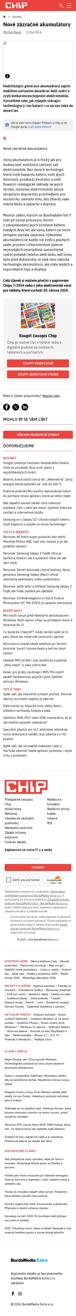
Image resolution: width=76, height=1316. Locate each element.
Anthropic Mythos (59, 1027)
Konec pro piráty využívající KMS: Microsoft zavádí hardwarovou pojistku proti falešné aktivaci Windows (33, 676)
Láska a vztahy (49, 969)
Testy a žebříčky (16, 532)
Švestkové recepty (57, 1002)
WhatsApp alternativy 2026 (39, 977)
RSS (49, 823)
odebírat (38, 867)
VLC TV (54, 1035)
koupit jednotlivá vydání (38, 374)
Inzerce (52, 818)
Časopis (17, 17)
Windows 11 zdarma (32, 1027)
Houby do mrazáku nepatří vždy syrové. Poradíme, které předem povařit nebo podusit (36, 1193)
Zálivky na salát (60, 994)
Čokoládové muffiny (31, 990)
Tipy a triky (12, 689)
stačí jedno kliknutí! (39, 126)
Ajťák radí (18, 973)
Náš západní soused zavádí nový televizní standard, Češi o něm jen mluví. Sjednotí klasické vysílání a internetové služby (37, 507)
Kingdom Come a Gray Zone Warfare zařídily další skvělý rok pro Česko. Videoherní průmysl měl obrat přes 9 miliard (36, 1096)
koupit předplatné (38, 363)
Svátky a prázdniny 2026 (42, 973)
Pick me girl (56, 965)
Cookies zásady (15, 842)
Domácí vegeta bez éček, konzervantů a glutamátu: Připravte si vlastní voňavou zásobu (36, 1206)
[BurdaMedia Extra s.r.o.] (26, 787)
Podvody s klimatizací (18, 1039)
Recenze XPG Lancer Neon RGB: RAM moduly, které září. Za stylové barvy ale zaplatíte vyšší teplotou (37, 1126)
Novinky (9, 458)
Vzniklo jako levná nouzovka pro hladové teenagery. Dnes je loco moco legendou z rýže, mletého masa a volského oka (37, 1179)
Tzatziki (55, 998)
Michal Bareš (12, 32)
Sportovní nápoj (38, 994)
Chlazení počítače (44, 1014)
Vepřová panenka (44, 985)
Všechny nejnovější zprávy (38, 435)
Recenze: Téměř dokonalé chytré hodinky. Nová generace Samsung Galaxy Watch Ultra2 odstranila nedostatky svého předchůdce (36, 574)
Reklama (11, 813)
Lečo (40, 1002)
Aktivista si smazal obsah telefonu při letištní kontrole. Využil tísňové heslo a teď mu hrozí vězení (35, 648)
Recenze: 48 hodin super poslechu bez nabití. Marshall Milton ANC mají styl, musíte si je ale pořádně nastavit (35, 541)
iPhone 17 (40, 1035)
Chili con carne (16, 994)
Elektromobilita (22, 1035)
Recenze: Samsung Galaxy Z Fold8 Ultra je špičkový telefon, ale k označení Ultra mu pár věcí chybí (34, 558)
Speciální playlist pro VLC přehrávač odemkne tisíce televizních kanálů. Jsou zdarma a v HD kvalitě (35, 734)
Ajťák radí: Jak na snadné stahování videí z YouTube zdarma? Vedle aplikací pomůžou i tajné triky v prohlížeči (37, 750)
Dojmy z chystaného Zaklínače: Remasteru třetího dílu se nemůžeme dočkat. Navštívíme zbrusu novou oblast (37, 1080)
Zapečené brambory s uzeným (46, 1006)
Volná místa (13, 809)
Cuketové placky (17, 998)
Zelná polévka (39, 998)
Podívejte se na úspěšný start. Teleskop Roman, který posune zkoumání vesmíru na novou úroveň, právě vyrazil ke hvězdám (38, 1112)
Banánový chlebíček (58, 990)
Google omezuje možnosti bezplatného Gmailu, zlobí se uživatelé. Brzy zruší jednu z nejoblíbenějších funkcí (36, 467)
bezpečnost (12, 610)
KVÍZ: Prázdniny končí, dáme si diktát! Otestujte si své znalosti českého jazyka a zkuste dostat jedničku (38, 1230)
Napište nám (51, 396)
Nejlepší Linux (43, 1039)
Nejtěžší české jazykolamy (21, 969)
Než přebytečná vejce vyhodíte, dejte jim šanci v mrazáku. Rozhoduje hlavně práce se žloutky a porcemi (34, 1163)
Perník (30, 1002)
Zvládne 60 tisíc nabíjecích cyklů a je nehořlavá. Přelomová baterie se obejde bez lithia (34, 1139)
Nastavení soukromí (19, 828)
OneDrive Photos (27, 1022)
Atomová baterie (17, 1031)
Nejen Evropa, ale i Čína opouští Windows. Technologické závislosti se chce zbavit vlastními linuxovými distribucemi (34, 1063)
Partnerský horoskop (33, 965)
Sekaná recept (14, 1002)
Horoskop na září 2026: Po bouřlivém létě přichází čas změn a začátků (35, 1218)
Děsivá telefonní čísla (44, 961)
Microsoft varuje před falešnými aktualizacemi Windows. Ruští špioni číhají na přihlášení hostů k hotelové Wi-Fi (37, 620)
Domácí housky (14, 1006)
